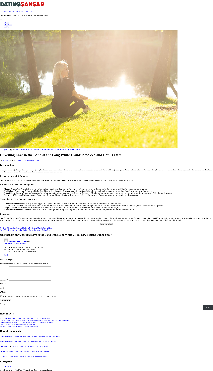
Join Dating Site (106, 224)
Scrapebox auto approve (17, 241)
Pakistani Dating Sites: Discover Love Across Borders (19, 326)
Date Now (8, 25)
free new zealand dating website (45, 149)
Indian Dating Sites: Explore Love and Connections (18, 324)
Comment (4, 280)
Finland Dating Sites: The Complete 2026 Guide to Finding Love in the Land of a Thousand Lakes (34, 320)
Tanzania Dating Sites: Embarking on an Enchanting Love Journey (37, 336)
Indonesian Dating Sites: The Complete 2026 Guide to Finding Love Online (26, 322)
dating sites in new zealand (23, 149)
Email (2, 288)
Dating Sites (4, 149)
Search (2, 304)
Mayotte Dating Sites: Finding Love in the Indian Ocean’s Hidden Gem (25, 318)
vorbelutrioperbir (6, 336)
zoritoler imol (4, 346)
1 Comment (76, 149)
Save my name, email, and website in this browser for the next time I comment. (30, 296)
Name (3, 284)
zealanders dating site (64, 149)
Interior (2, 356)
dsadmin (5, 160)
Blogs (6, 27)
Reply (6, 255)
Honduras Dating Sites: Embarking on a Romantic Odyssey (35, 341)
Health (2, 351)
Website (3, 292)
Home (6, 23)
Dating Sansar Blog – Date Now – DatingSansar (17, 11)
